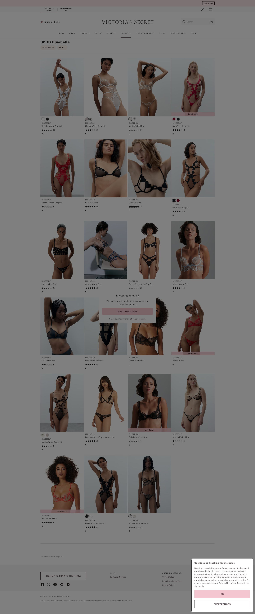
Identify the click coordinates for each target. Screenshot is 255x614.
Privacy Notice (225, 583)
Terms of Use (243, 583)
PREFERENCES (222, 604)
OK (222, 594)
